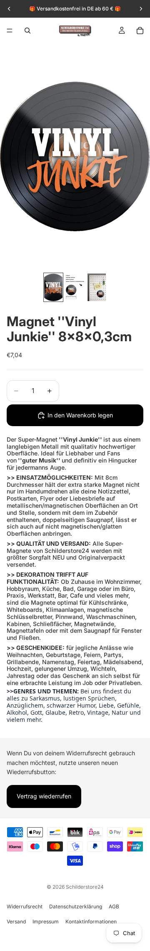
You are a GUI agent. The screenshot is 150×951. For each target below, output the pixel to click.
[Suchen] (27, 30)
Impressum (45, 921)
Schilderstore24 (85, 887)
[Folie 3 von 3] (97, 287)
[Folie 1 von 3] (53, 287)
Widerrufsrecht (24, 906)
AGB (114, 906)
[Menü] (9, 30)
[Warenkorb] (140, 30)
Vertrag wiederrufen (44, 796)
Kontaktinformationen (91, 921)
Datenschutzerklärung (75, 906)
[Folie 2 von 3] (75, 287)
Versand (16, 921)
